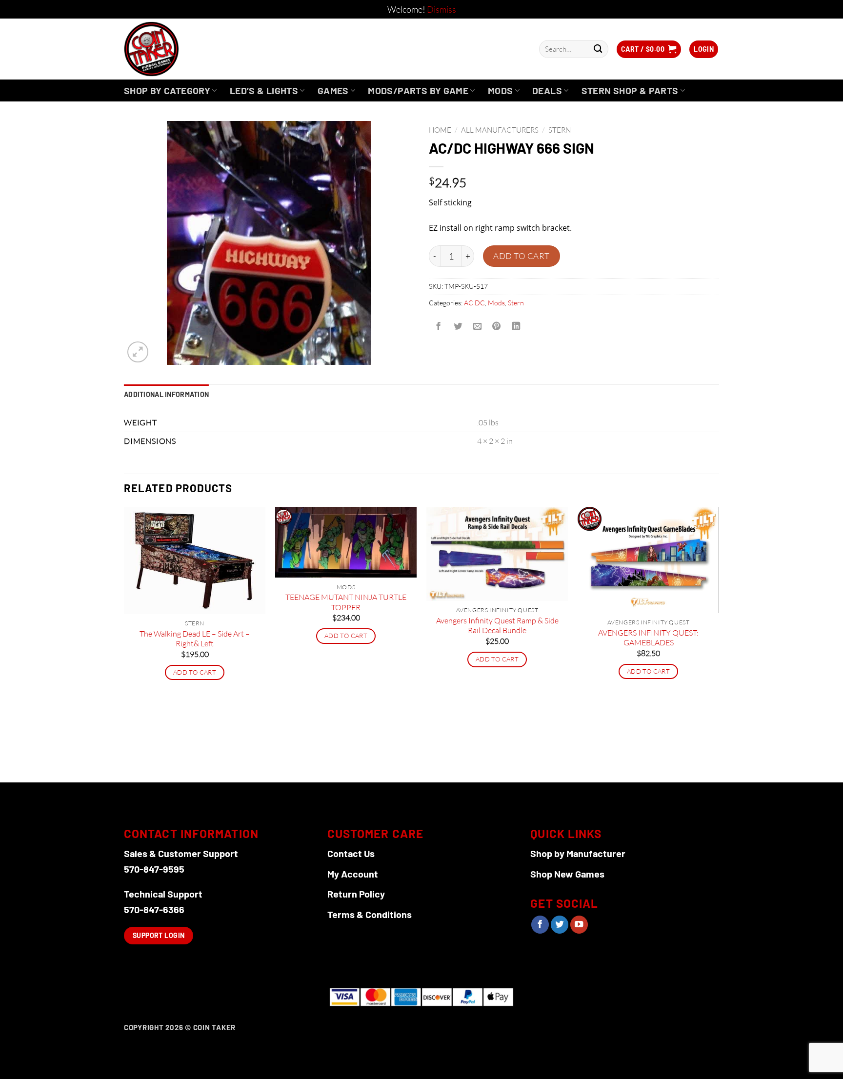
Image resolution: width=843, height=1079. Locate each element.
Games (333, 90)
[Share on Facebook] (438, 326)
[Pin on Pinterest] (496, 326)
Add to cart (521, 256)
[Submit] (598, 49)
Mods (500, 90)
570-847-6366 (154, 909)
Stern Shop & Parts (630, 90)
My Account (352, 873)
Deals (547, 90)
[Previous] (124, 643)
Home (440, 130)
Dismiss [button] (441, 9)
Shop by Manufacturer (577, 853)
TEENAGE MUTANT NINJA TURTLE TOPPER (345, 602)
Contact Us (351, 853)
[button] (649, 49)
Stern (559, 130)
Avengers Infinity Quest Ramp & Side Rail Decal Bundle (497, 626)
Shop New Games (567, 873)
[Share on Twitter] (457, 326)
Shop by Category (167, 90)
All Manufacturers (500, 130)
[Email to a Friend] (477, 326)
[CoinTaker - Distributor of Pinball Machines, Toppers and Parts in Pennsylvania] (178, 49)
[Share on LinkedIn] (516, 326)
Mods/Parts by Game (418, 90)
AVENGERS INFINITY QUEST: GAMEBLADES (648, 638)
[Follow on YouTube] (579, 925)
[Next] (718, 643)
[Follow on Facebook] (540, 925)
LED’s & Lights (264, 90)
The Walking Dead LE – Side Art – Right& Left (195, 639)
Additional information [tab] (166, 394)
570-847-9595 (154, 869)
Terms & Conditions (369, 914)
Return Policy (356, 893)
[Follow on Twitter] (559, 925)
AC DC (474, 303)
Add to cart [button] (194, 672)
